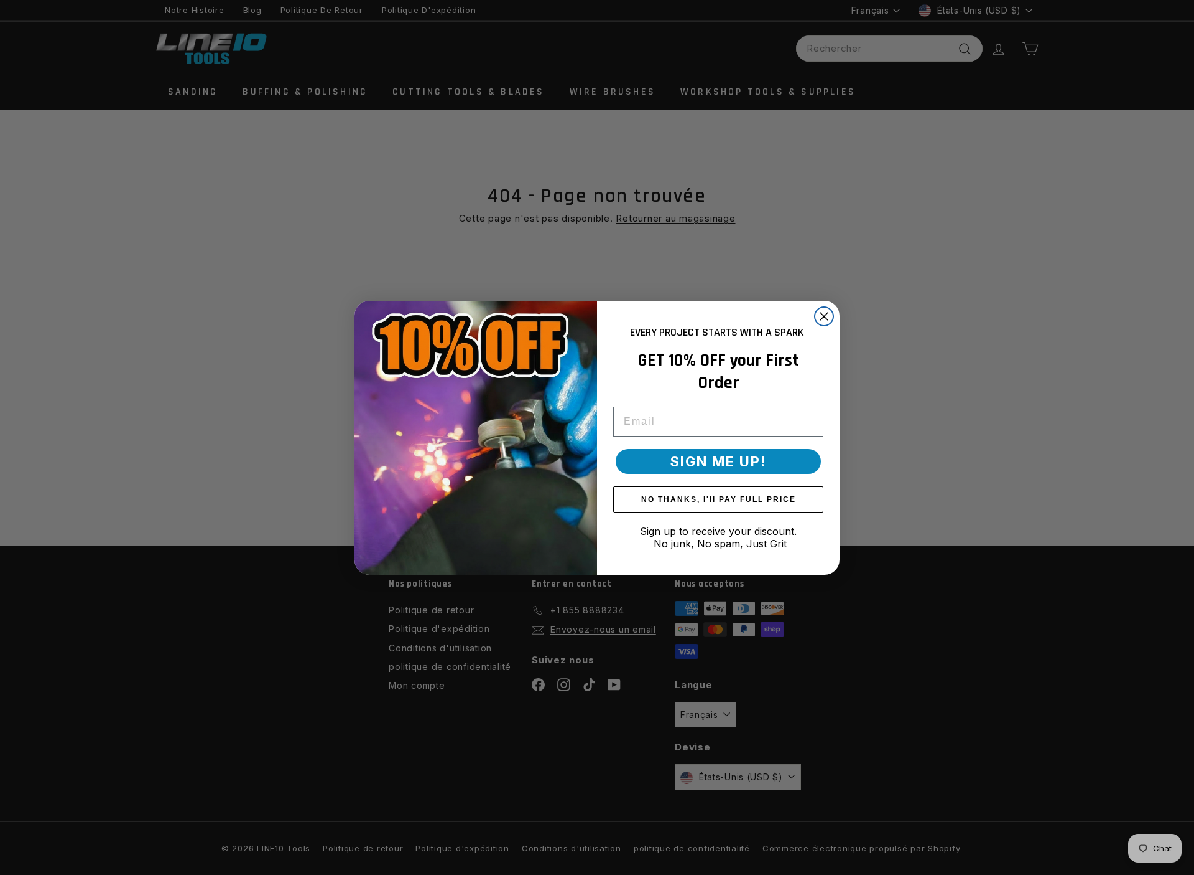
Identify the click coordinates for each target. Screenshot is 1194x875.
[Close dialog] (824, 316)
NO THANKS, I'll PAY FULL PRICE (718, 499)
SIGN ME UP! (718, 461)
